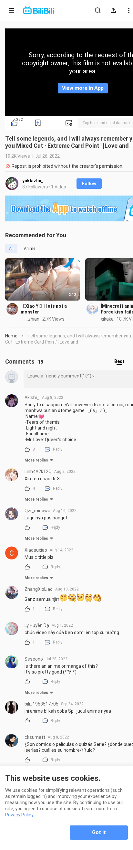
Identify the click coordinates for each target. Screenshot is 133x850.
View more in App (83, 88)
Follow (89, 183)
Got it (99, 832)
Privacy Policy (19, 814)
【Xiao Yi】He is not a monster (44, 308)
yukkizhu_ (33, 180)
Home (11, 335)
